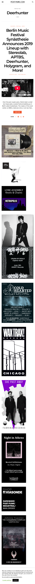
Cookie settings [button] (6, 580)
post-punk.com (22, 74)
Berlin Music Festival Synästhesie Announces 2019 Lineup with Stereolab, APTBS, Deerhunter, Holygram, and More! (17, 50)
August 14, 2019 (13, 74)
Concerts (12, 26)
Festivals (18, 26)
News (23, 26)
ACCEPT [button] (16, 580)
